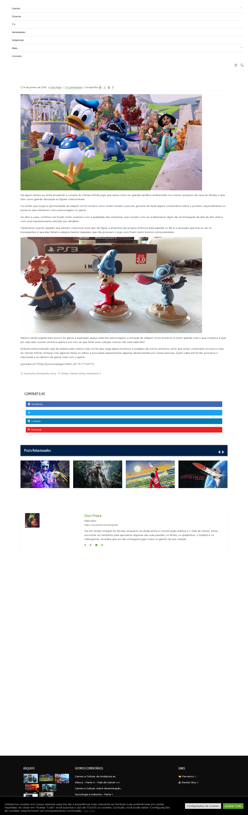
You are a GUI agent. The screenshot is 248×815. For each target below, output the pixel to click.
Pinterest (36, 429)
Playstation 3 (94, 373)
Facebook (36, 404)
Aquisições (30, 373)
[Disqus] (124, 603)
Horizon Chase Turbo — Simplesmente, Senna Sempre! (150, 474)
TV (13, 24)
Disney (65, 373)
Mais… (15, 48)
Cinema (16, 16)
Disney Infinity (78, 373)
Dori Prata (56, 87)
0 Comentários (74, 87)
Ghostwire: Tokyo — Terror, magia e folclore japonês (45, 474)
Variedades (18, 32)
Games (16, 8)
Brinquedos (43, 373)
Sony (53, 373)
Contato (17, 56)
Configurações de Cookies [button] (203, 805)
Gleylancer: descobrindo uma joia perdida (203, 474)
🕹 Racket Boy (187, 782)
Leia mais (89, 810)
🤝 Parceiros (186, 776)
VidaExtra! (18, 40)
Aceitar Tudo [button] (233, 805)
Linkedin (36, 421)
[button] (234, 65)
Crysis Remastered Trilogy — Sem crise (97, 474)
